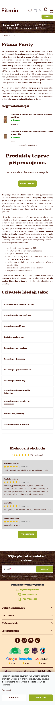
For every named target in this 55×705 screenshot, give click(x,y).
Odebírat (45, 569)
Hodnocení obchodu (27, 448)
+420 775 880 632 (29, 594)
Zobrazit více (27, 534)
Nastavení (6, 690)
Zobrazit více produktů (26, 145)
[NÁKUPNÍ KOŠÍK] (45, 10)
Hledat (47, 16)
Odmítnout (14, 698)
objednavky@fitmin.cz (29, 589)
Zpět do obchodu (27, 184)
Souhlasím (41, 698)
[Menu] (51, 10)
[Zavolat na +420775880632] (35, 10)
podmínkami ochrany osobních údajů (39, 576)
